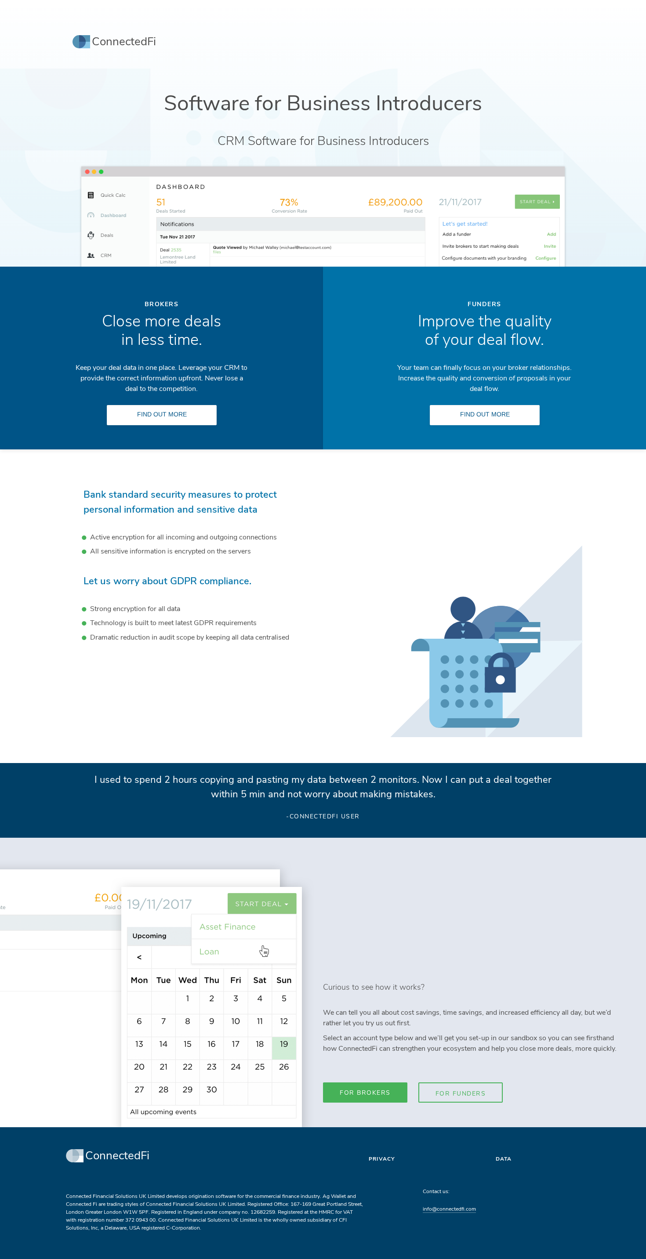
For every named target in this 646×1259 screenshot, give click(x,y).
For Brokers (365, 1093)
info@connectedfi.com (449, 1208)
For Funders (461, 1093)
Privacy (382, 1158)
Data (504, 1158)
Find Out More (162, 414)
